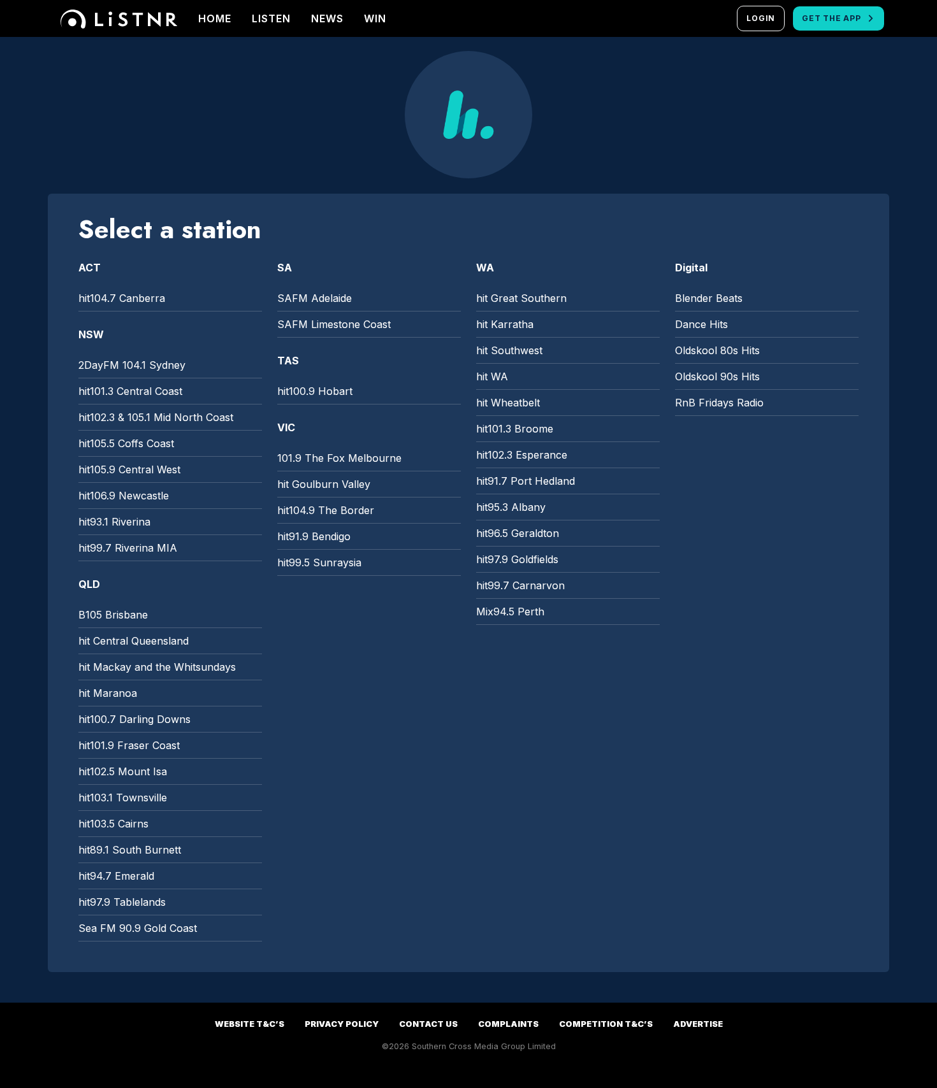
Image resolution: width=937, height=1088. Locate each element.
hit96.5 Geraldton (517, 533)
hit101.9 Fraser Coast (129, 745)
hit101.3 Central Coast (130, 391)
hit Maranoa (107, 693)
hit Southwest (509, 350)
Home (214, 18)
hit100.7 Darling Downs (134, 719)
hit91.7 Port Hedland (525, 481)
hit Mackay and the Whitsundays (157, 667)
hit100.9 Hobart (314, 391)
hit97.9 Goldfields (517, 559)
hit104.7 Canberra (121, 298)
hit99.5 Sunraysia (319, 562)
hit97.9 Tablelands (122, 902)
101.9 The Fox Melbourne (339, 458)
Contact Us (428, 1024)
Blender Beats (709, 298)
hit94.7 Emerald (116, 876)
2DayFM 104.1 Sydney (131, 365)
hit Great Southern (521, 298)
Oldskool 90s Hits (717, 376)
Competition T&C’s (606, 1024)
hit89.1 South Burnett (129, 849)
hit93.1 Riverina (114, 521)
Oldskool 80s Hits (717, 350)
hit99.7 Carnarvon (520, 585)
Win (375, 18)
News (327, 18)
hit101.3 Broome (514, 428)
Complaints (508, 1024)
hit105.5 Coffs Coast (126, 443)
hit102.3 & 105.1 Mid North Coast (155, 417)
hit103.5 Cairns (113, 823)
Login (760, 18)
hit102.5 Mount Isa (122, 771)
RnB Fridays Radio (719, 402)
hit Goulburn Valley (323, 484)
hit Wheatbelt (508, 402)
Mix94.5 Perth (510, 611)
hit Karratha (505, 324)
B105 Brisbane (113, 614)
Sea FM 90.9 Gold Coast (137, 928)
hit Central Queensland (133, 640)
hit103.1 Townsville (122, 797)
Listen (271, 18)
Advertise (698, 1024)
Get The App (831, 18)
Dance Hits (701, 324)
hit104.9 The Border (325, 510)
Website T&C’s (249, 1024)
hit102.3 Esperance (521, 454)
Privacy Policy (342, 1024)
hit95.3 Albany (511, 507)
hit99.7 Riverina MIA (127, 547)
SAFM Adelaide (314, 298)
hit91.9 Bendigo (314, 536)
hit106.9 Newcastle (123, 495)
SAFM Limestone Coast (334, 324)
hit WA (492, 376)
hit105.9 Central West (129, 469)
